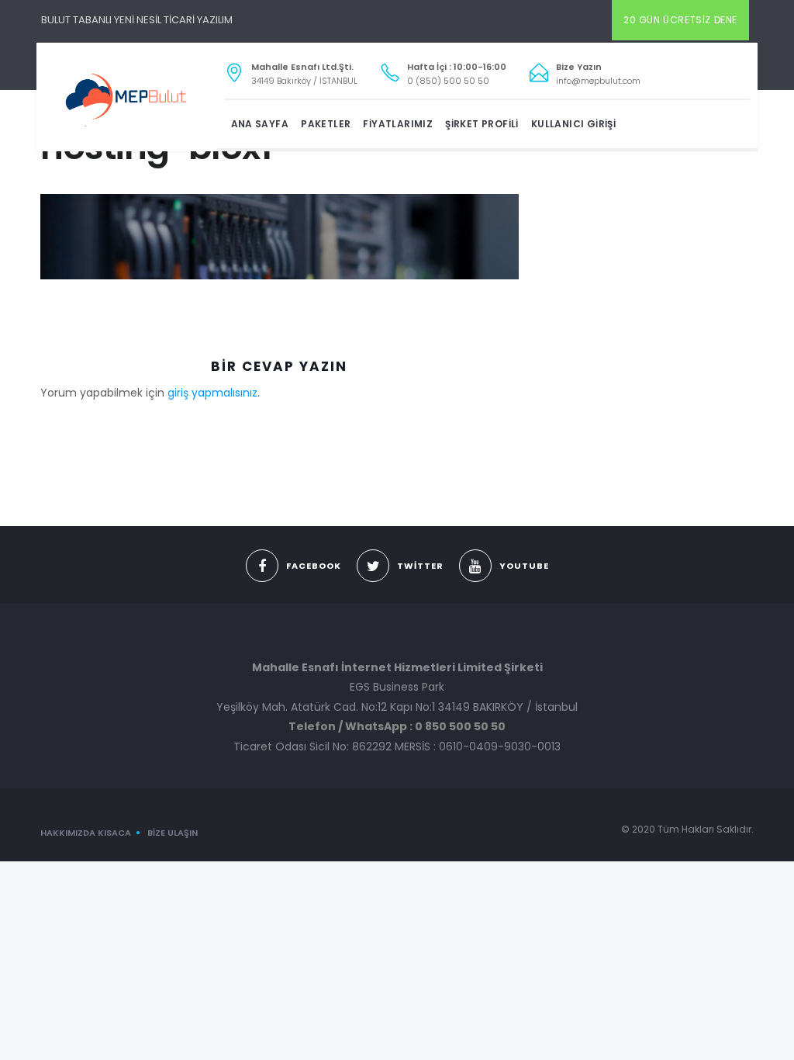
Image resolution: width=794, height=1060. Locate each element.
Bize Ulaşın (172, 832)
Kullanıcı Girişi (573, 123)
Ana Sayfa (260, 123)
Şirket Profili (482, 123)
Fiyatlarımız (398, 123)
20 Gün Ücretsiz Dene (680, 19)
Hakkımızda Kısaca (85, 832)
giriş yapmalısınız (212, 392)
